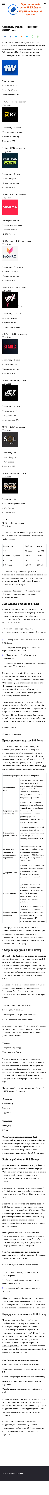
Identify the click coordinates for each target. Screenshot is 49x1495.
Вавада (24, 1320)
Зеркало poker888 (10, 1345)
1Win (44, 765)
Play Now (6, 105)
